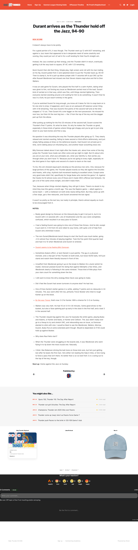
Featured (78, 21)
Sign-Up (38, 5)
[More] (109, 4)
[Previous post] (34, 374)
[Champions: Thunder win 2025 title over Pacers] (69, 410)
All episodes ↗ (75, 470)
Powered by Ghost (124, 541)
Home (29, 5)
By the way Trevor (42, 300)
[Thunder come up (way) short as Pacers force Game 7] (69, 415)
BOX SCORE (37, 39)
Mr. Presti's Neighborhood (96, 5)
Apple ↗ (62, 470)
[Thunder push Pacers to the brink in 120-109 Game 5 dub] (69, 420)
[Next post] (104, 374)
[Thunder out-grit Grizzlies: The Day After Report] (69, 404)
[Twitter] (127, 5)
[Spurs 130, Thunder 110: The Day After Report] (69, 399)
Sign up (60, 541)
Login (132, 5)
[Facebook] (124, 5)
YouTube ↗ (67, 470)
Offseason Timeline (77, 5)
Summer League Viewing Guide (55, 5)
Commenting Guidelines (72, 541)
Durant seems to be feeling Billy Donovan (52, 247)
